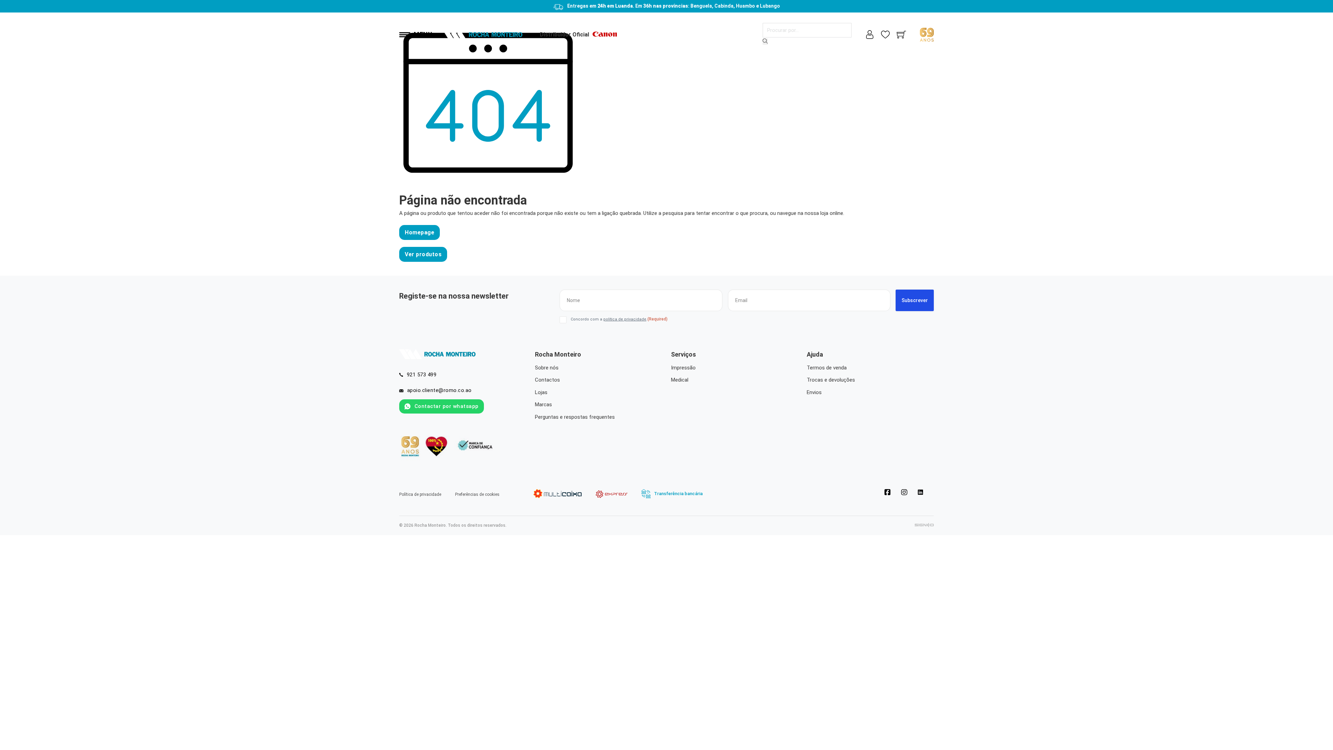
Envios (814, 392)
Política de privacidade (420, 494)
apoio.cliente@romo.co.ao (439, 390)
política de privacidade (624, 319)
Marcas (543, 404)
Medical (679, 380)
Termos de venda (827, 368)
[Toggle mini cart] (901, 34)
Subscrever (915, 300)
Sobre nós (547, 368)
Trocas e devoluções (831, 380)
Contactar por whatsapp (446, 406)
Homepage (419, 232)
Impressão (683, 368)
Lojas (541, 392)
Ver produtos (423, 254)
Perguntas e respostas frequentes (575, 417)
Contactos (547, 380)
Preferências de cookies (477, 494)
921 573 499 (422, 375)
